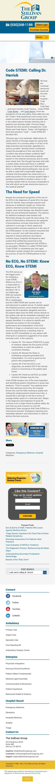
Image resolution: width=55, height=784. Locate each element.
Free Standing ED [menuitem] (13, 645)
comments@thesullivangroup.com (29, 753)
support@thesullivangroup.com (26, 756)
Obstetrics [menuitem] (10, 712)
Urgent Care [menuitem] (11, 635)
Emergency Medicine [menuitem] (15, 707)
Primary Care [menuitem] (11, 629)
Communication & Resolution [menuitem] (19, 684)
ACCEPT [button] (27, 779)
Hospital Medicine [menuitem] (14, 717)
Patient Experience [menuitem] (14, 689)
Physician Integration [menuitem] (15, 663)
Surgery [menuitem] (9, 722)
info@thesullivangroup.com (25, 751)
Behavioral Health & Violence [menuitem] (18, 694)
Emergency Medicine (25, 452)
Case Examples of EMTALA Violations (22, 545)
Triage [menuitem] (8, 727)
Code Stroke (13, 111)
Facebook (16, 596)
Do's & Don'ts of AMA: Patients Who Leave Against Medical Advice (24, 528)
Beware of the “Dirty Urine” (17, 559)
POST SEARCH (27, 569)
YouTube (16, 609)
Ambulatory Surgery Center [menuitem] (18, 650)
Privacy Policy (35, 773)
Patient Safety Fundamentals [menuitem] (18, 673)
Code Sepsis (29, 111)
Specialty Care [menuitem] (12, 640)
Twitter (15, 602)
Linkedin (16, 615)
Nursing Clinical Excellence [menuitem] (18, 668)
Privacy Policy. (27, 511)
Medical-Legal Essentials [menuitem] (17, 678)
